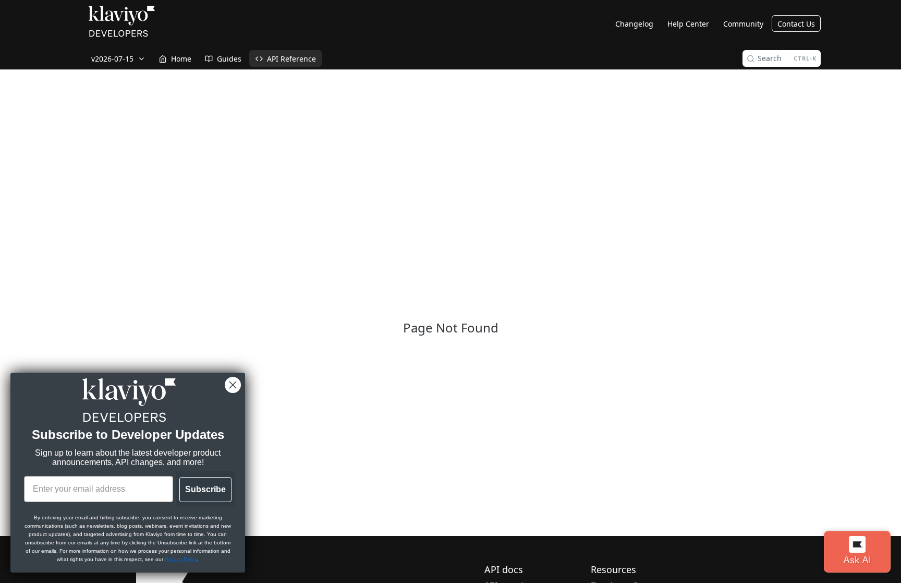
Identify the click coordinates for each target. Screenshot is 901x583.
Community (743, 24)
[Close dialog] (233, 385)
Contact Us (796, 24)
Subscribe (205, 489)
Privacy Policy (181, 559)
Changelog (634, 24)
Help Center (688, 24)
